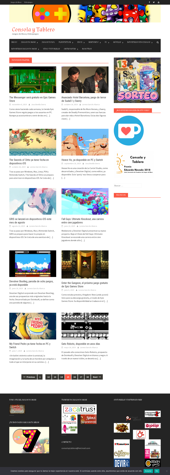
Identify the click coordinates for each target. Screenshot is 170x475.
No (157, 471)
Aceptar (148, 471)
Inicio (14, 42)
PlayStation (65, 42)
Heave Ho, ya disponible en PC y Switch (82, 159)
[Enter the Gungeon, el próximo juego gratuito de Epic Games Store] (84, 264)
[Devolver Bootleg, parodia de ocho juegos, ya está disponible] (32, 263)
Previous (30, 377)
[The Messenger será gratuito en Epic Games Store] (32, 79)
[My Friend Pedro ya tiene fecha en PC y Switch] (32, 325)
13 (55, 377)
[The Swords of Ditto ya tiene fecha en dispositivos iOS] (32, 141)
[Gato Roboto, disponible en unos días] (84, 325)
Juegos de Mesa (16, 2)
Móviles (117, 42)
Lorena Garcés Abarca (91, 104)
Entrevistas (70, 49)
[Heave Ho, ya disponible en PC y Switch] (84, 141)
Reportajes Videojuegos (138, 42)
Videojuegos (28, 2)
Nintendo (94, 42)
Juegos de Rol (48, 42)
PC (106, 42)
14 (61, 377)
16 (74, 377)
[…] (48, 115)
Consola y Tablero (33, 29)
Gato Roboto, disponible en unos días (80, 343)
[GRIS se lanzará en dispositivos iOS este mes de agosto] (32, 201)
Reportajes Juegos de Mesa (24, 49)
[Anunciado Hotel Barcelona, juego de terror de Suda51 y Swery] (84, 79)
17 (81, 377)
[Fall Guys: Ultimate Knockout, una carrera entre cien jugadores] (84, 201)
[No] (166, 471)
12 (48, 377)
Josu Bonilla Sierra (38, 104)
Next (95, 377)
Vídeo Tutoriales (51, 49)
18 (87, 377)
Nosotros (87, 49)
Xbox (79, 42)
